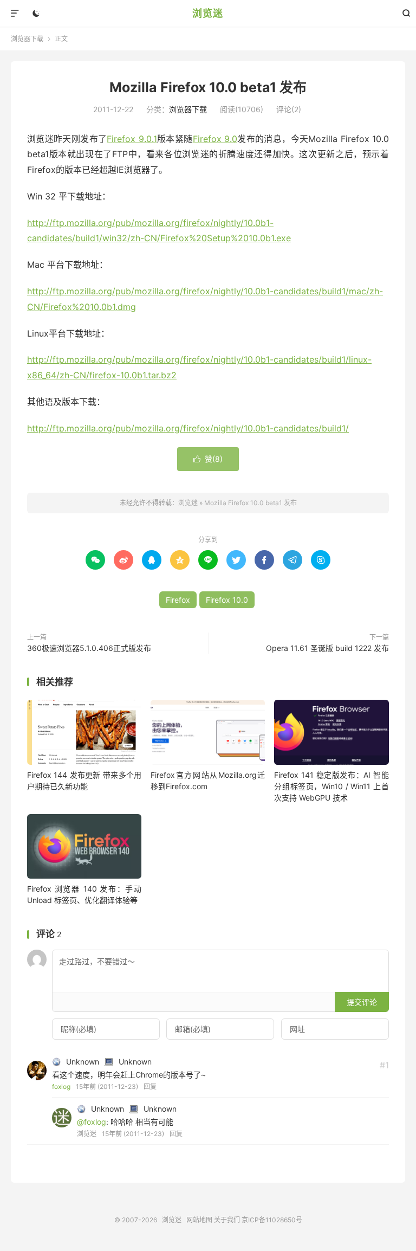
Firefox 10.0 (227, 599)
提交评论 (362, 1002)
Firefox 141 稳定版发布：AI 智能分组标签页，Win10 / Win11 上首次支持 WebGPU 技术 (331, 786)
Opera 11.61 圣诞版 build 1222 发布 (327, 648)
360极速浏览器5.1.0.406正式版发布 (89, 648)
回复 (150, 1086)
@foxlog (91, 1121)
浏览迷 (207, 13)
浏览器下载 (27, 39)
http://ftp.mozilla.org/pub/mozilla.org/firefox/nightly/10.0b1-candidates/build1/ (188, 428)
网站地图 (199, 1220)
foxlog (61, 1086)
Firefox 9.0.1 (132, 138)
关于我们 (227, 1220)
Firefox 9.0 (215, 138)
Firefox (178, 599)
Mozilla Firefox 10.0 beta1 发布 (208, 87)
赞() (208, 458)
